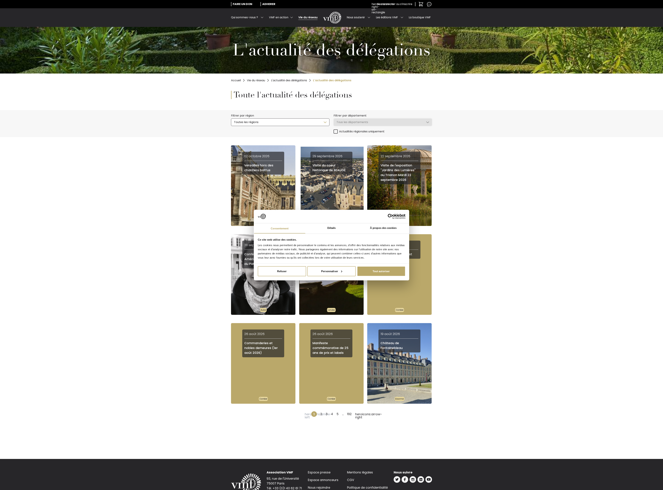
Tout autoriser (381, 271)
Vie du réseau (308, 17)
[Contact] (429, 4)
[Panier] (421, 4)
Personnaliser (329, 271)
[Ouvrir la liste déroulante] (262, 17)
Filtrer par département (350, 116)
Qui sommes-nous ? (244, 17)
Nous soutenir (356, 17)
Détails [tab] (331, 227)
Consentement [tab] (280, 228)
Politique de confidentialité (367, 487)
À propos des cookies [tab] (383, 227)
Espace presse (319, 472)
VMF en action (278, 17)
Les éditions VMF (387, 17)
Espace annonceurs (323, 480)
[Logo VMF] (332, 18)
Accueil (236, 80)
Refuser (282, 271)
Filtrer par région (242, 116)
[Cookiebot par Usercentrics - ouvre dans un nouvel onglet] (390, 216)
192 (349, 414)
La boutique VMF (420, 17)
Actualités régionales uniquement (362, 131)
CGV (350, 480)
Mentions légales (360, 472)
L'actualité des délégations (289, 80)
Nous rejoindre (319, 487)
